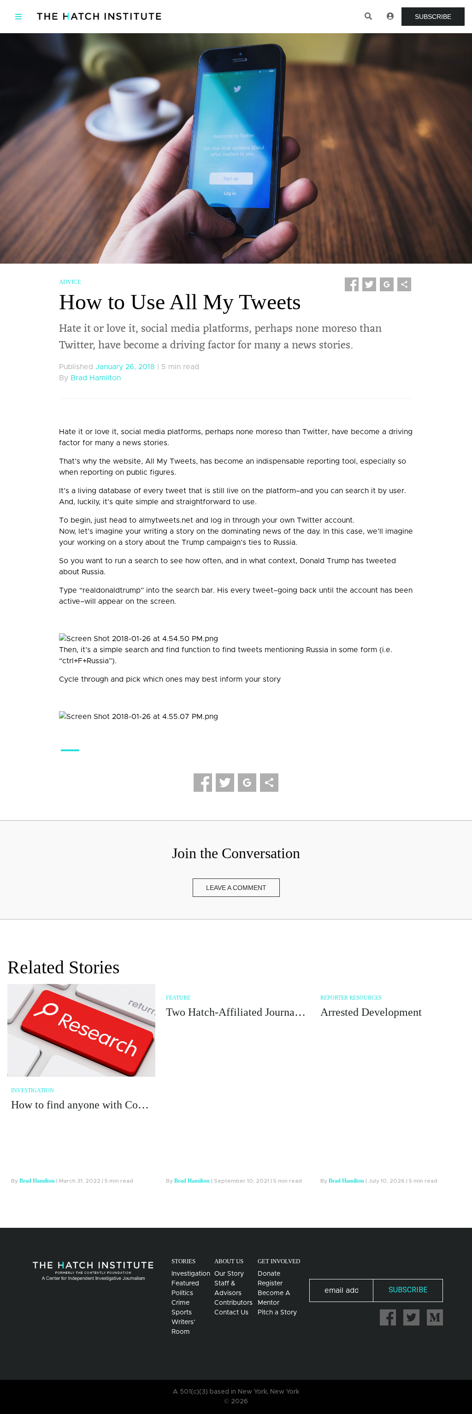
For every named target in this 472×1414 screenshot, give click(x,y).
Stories (183, 1261)
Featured (185, 1283)
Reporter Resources (351, 998)
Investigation (32, 1090)
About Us (228, 1261)
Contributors (233, 1303)
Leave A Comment (236, 887)
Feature (178, 998)
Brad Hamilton (96, 378)
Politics (182, 1293)
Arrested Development (371, 1012)
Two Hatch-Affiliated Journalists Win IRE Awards (278, 1012)
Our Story (229, 1274)
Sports (181, 1312)
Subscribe (433, 16)
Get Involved (279, 1261)
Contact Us (231, 1312)
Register (270, 1283)
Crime (180, 1303)
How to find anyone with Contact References (111, 1105)
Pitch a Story (277, 1312)
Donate (269, 1274)
